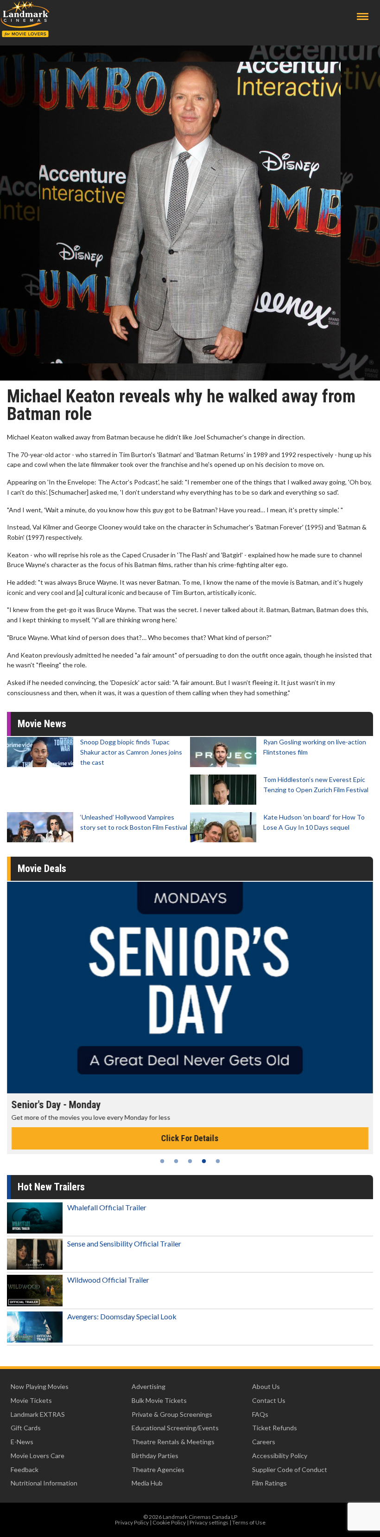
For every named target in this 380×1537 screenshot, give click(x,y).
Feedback (24, 1469)
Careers (263, 1442)
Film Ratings (269, 1483)
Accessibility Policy (279, 1456)
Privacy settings (209, 1522)
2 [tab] (176, 1161)
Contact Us (268, 1400)
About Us (266, 1386)
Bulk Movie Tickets (159, 1400)
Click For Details (190, 1138)
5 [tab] (217, 1161)
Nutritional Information (44, 1483)
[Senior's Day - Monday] (190, 987)
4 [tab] (204, 1161)
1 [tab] (162, 1161)
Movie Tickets (31, 1400)
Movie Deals (42, 868)
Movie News (42, 724)
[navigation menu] (362, 16)
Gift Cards (26, 1428)
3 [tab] (190, 1161)
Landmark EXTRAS (38, 1414)
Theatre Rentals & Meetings (173, 1442)
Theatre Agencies (158, 1469)
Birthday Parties (155, 1456)
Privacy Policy (132, 1522)
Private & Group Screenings (172, 1414)
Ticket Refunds (274, 1428)
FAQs (260, 1414)
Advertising (148, 1386)
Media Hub (147, 1483)
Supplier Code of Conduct (289, 1469)
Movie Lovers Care (37, 1456)
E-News (22, 1442)
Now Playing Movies (40, 1386)
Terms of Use (249, 1522)
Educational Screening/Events (175, 1428)
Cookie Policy (169, 1522)
